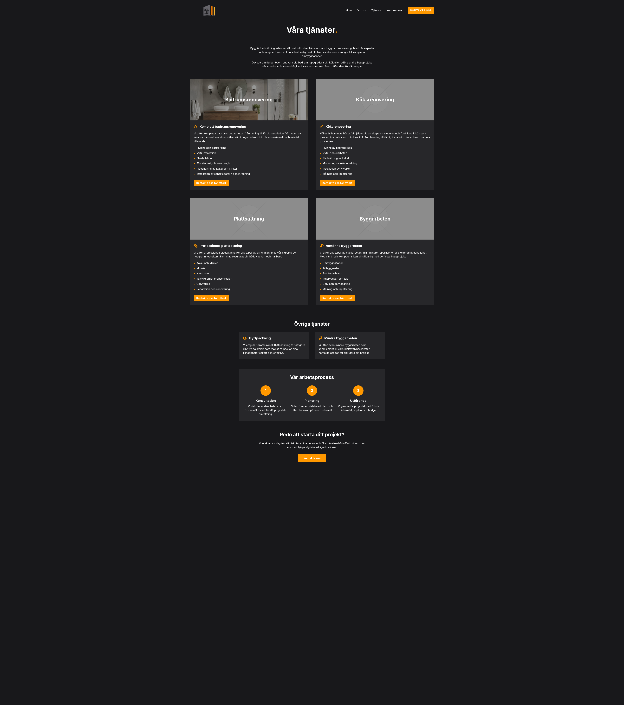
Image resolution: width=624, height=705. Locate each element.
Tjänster (376, 10)
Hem (349, 10)
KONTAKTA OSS (421, 10)
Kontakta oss (395, 10)
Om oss (361, 10)
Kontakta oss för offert (211, 183)
